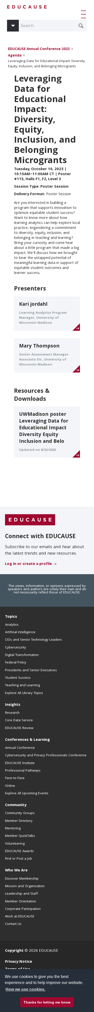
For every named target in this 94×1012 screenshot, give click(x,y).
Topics (11, 617)
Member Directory (19, 821)
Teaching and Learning (22, 685)
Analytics (12, 625)
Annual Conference (20, 748)
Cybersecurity (15, 647)
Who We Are (16, 870)
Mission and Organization (25, 886)
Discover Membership (22, 879)
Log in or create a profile (28, 564)
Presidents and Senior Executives (31, 670)
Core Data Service (19, 720)
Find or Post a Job (18, 859)
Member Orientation (20, 901)
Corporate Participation (23, 909)
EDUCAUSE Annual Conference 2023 (39, 49)
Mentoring (13, 828)
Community (15, 805)
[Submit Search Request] (81, 26)
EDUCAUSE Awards (19, 851)
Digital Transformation (22, 655)
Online (10, 786)
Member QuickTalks (20, 836)
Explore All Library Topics (24, 693)
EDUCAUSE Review (19, 728)
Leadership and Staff (21, 894)
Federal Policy (15, 662)
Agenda (15, 56)
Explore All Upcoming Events (26, 793)
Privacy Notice (18, 962)
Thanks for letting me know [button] (47, 1002)
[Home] (27, 7)
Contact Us (13, 924)
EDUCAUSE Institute (20, 763)
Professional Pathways (23, 771)
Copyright (14, 951)
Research (12, 713)
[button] (84, 14)
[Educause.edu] (30, 520)
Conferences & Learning (27, 740)
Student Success (18, 678)
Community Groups (20, 813)
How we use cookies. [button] (25, 989)
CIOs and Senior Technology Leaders (33, 640)
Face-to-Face (15, 778)
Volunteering (15, 844)
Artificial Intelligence (20, 632)
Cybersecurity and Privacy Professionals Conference (45, 755)
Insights (12, 705)
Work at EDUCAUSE (19, 916)
